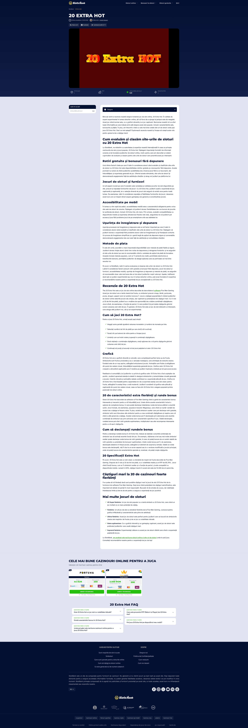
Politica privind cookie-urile (98, 725)
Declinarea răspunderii (118, 725)
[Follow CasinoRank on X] (163, 689)
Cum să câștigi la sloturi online (109, 663)
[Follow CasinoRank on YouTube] (168, 689)
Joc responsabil (160, 725)
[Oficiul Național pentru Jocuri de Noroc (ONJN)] (95, 707)
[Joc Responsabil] (128, 707)
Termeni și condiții (78, 725)
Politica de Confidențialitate (144, 656)
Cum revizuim (144, 660)
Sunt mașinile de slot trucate (109, 653)
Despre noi (144, 653)
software (157, 290)
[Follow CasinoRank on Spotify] (173, 689)
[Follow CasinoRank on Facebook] (154, 689)
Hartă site (172, 725)
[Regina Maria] (104, 707)
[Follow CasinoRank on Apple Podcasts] (177, 689)
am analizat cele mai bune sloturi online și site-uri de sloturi (135, 538)
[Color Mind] (115, 707)
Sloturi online (131, 3)
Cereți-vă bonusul (87, 591)
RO (71, 689)
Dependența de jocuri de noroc (140, 725)
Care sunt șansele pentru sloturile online (109, 660)
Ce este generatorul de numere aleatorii (109, 667)
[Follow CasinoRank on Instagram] (159, 689)
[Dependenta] (142, 707)
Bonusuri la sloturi (147, 3)
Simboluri (109, 656)
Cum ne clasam (143, 663)
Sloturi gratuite (165, 3)
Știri (177, 3)
